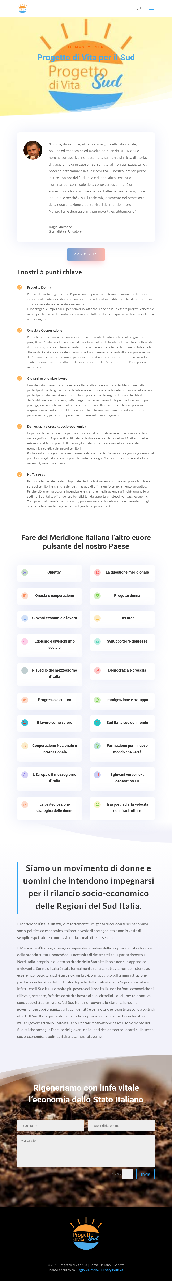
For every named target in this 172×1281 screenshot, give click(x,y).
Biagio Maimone (87, 1270)
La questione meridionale (127, 572)
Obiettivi (54, 572)
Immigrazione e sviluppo (127, 700)
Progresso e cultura (54, 700)
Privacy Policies (112, 1270)
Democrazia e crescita (127, 670)
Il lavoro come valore (54, 722)
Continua (86, 254)
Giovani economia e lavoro (54, 618)
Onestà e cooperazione (54, 595)
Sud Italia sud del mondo (127, 722)
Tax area (127, 618)
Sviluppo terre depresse (127, 641)
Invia (145, 1174)
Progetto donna (127, 595)
